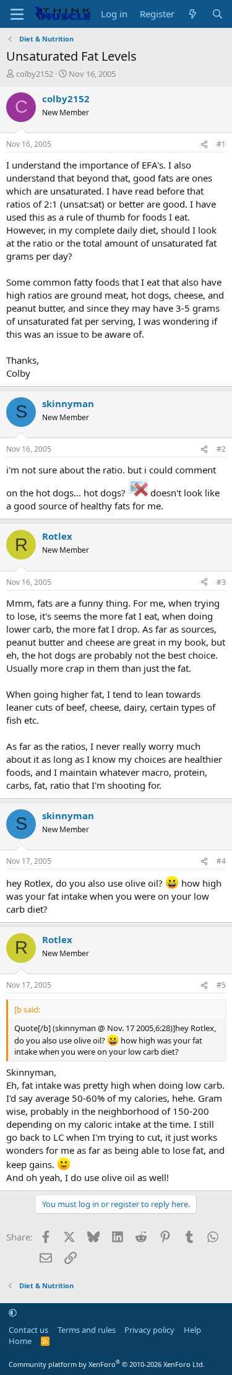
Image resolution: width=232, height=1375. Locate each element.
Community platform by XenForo (107, 1364)
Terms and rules (87, 1329)
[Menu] (17, 14)
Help (192, 1329)
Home (20, 1340)
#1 (221, 144)
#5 (221, 985)
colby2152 (34, 73)
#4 (221, 861)
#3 (221, 582)
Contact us (28, 1329)
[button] (12, 1312)
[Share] (204, 145)
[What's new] (193, 13)
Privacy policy (149, 1329)
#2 (221, 449)
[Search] (217, 13)
